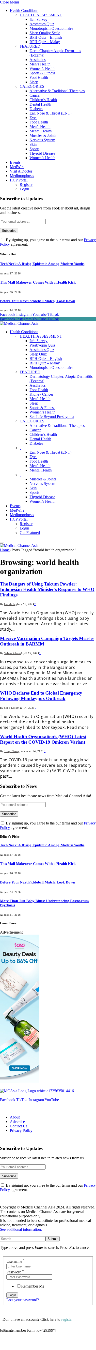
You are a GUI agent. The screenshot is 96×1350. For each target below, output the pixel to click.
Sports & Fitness (42, 73)
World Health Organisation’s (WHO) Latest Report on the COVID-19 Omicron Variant (43, 739)
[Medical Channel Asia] (19, 323)
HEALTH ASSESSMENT (41, 15)
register (67, 1319)
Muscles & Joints (43, 135)
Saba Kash (10, 707)
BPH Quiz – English (46, 37)
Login (24, 189)
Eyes (33, 118)
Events (15, 162)
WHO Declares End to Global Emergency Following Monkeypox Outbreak (41, 695)
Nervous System (42, 140)
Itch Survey (39, 19)
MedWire (17, 167)
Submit (53, 1239)
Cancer (35, 95)
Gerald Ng (10, 604)
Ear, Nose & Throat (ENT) (50, 113)
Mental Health (41, 131)
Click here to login (40, 1344)
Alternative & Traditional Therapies (57, 91)
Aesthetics (38, 60)
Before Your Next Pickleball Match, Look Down (37, 301)
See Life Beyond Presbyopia (52, 416)
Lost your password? (22, 1300)
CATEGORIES (32, 86)
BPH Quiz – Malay (45, 42)
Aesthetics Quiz (42, 24)
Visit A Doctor (21, 171)
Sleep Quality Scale (45, 33)
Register (26, 184)
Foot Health (39, 77)
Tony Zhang (11, 751)
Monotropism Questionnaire (51, 28)
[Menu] (2, 542)
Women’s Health (42, 68)
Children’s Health (43, 100)
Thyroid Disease (42, 153)
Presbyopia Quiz (42, 345)
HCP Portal (19, 180)
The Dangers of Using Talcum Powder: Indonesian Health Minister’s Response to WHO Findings (47, 589)
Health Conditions (24, 10)
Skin (33, 144)
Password (15, 1272)
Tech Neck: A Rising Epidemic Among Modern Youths (42, 264)
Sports (34, 149)
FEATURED (30, 46)
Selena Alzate (12, 653)
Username (15, 1261)
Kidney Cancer (41, 394)
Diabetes (36, 109)
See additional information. (21, 1229)
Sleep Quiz (38, 354)
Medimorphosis (22, 176)
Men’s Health (40, 64)
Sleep (34, 82)
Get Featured (30, 532)
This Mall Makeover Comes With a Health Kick (38, 282)
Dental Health (40, 104)
